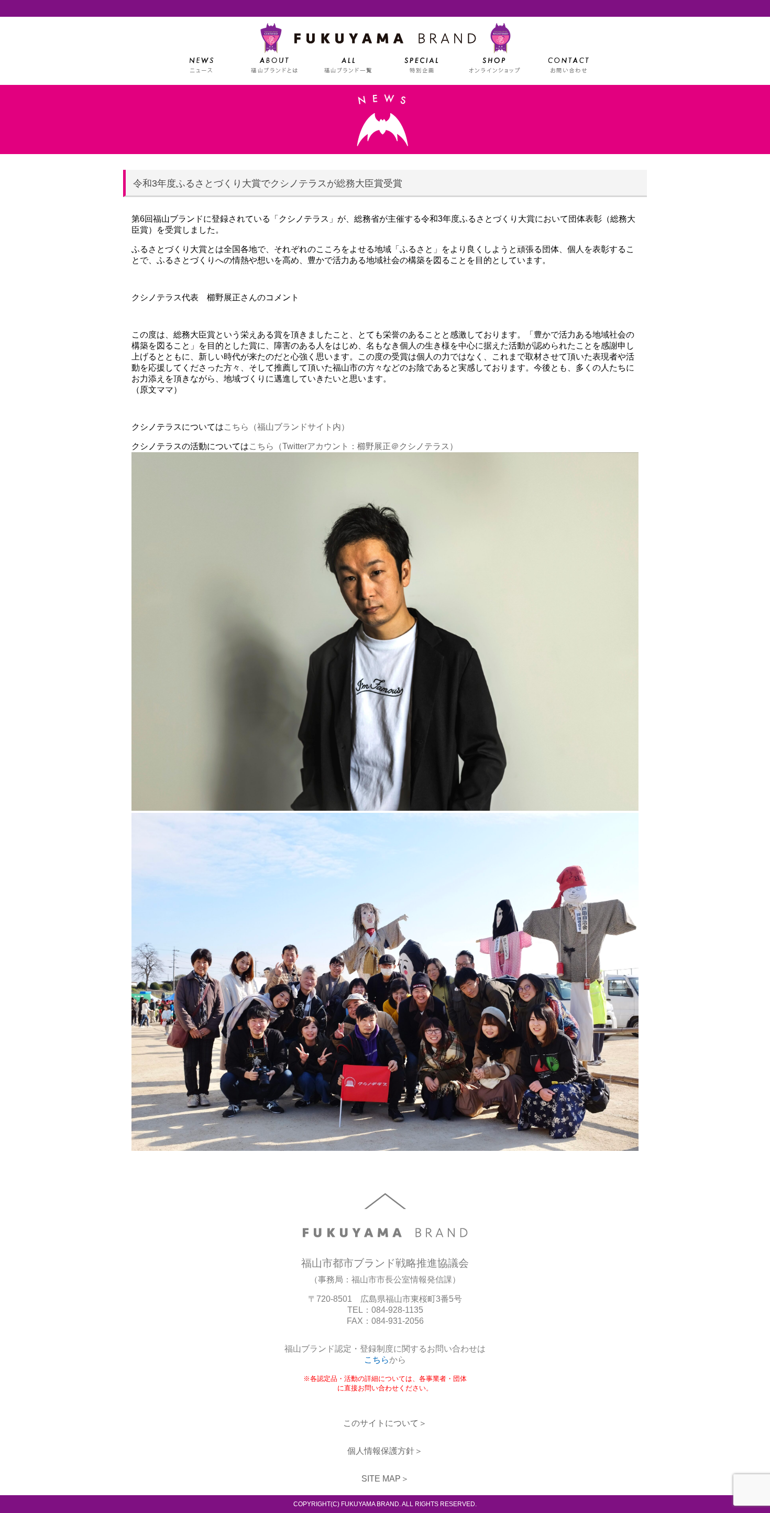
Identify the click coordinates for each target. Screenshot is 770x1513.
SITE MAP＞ (385, 1478)
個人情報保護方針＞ (385, 1450)
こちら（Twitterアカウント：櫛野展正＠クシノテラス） (353, 446)
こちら (376, 1359)
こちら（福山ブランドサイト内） (286, 426)
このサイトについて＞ (385, 1423)
